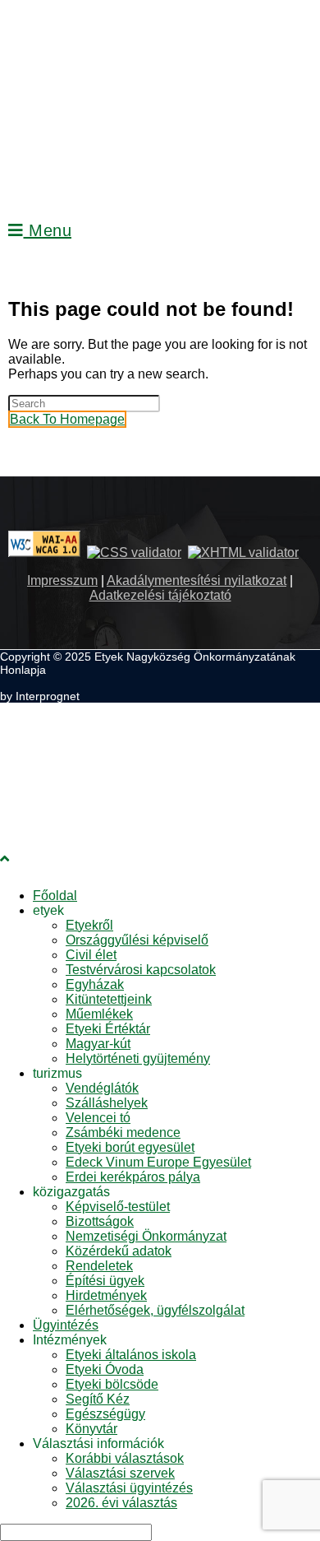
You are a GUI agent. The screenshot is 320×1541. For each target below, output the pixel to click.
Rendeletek (99, 1266)
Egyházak (95, 984)
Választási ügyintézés (129, 1488)
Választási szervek (120, 1473)
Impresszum (62, 580)
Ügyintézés (65, 1325)
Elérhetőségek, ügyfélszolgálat (155, 1310)
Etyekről (89, 925)
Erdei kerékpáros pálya (133, 1177)
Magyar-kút (98, 1044)
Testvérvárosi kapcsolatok (141, 970)
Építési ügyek (105, 1281)
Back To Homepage (67, 419)
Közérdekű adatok (118, 1251)
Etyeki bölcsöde (112, 1384)
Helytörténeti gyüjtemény (138, 1058)
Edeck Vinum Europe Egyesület (158, 1162)
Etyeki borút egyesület (130, 1147)
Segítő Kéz (98, 1399)
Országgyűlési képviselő (137, 940)
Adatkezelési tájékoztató (160, 595)
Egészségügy (105, 1414)
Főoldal (55, 896)
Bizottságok (100, 1221)
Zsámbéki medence (123, 1133)
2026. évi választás (121, 1503)
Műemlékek (99, 1014)
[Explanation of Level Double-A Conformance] (44, 552)
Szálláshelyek (107, 1103)
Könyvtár (91, 1429)
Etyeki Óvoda (105, 1369)
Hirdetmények (106, 1295)
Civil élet (91, 955)
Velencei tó (98, 1118)
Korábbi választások (125, 1458)
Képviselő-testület (118, 1207)
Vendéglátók (102, 1088)
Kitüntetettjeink (109, 999)
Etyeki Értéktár (108, 1029)
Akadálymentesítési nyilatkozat (196, 580)
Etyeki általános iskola (131, 1355)
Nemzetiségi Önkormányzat (146, 1236)
